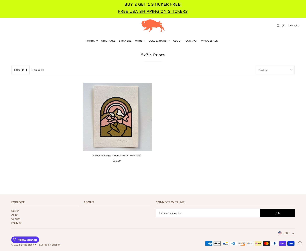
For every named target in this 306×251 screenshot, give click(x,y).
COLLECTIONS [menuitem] (158, 40)
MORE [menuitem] (139, 40)
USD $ (286, 233)
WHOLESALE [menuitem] (209, 40)
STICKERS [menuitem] (125, 40)
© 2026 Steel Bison (22, 244)
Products (16, 222)
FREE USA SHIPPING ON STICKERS (153, 11)
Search (15, 210)
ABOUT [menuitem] (177, 40)
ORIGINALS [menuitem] (108, 40)
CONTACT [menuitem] (191, 40)
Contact (15, 218)
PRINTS (90, 40)
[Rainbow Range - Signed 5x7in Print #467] (117, 117)
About (15, 215)
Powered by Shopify (48, 244)
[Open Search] (278, 25)
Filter (17, 70)
